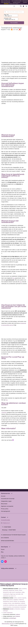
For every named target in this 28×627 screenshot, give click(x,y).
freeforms (21, 599)
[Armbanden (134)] (11, 18)
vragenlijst (4, 412)
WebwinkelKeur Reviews (8, 623)
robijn (22, 592)
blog (14, 278)
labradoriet (6, 592)
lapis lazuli (12, 592)
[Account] (23, 6)
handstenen (6, 601)
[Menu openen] (14, 6)
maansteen (18, 592)
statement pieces (22, 605)
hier (7, 400)
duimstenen (10, 599)
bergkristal (11, 590)
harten (11, 601)
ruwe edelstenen (16, 603)
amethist (24, 588)
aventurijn (5, 590)
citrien (20, 590)
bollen (15, 597)
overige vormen (7, 603)
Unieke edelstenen (8, 612)
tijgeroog (12, 594)
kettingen (5, 610)
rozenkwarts (6, 594)
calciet (16, 590)
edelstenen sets (13, 605)
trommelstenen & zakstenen (19, 607)
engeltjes (15, 599)
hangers (23, 609)
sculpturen (5, 605)
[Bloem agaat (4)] (11, 15)
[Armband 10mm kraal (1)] (11, 19)
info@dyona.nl (6, 523)
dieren (4, 599)
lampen (15, 601)
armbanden (17, 609)
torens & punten (7, 607)
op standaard (21, 601)
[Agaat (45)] (11, 14)
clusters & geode (21, 597)
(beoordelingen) (21, 3)
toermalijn (18, 594)
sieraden (11, 609)
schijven (23, 603)
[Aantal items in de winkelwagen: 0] (26, 6)
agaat (20, 588)
